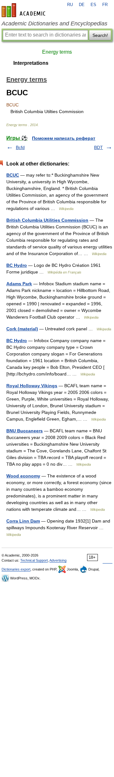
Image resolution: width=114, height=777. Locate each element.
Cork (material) (22, 328)
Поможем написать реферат (63, 138)
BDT (98, 147)
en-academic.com (24, 10)
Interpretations (30, 63)
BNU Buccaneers (24, 430)
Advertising (57, 560)
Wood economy (23, 475)
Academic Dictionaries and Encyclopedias (54, 23)
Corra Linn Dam (23, 521)
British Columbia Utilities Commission (47, 220)
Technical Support (34, 560)
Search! (100, 35)
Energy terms (57, 52)
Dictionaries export (16, 569)
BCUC (12, 175)
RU (70, 5)
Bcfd (20, 147)
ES (93, 5)
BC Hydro (16, 265)
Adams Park (19, 283)
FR (105, 5)
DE (82, 5)
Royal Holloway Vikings (31, 385)
